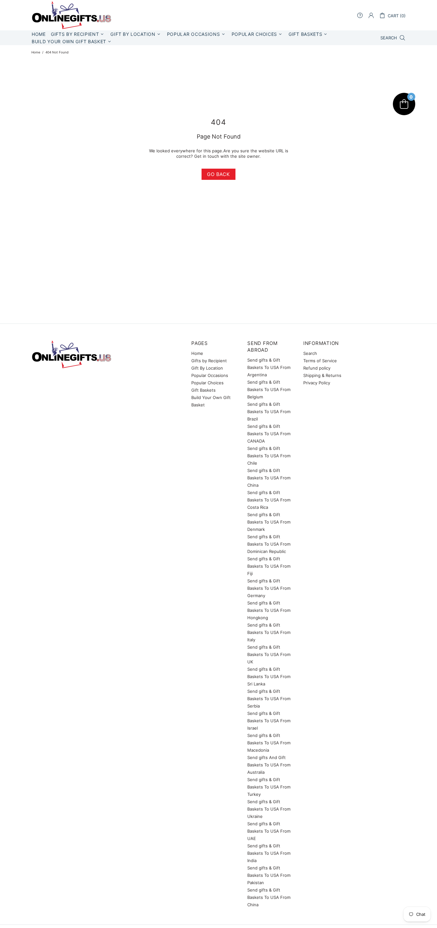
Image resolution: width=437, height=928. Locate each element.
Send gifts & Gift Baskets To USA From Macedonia (268, 743)
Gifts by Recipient (209, 360)
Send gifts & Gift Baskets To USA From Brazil (268, 411)
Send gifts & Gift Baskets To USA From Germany (268, 588)
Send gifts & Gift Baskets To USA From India (268, 853)
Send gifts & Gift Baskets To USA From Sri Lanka (268, 676)
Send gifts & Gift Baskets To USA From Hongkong (268, 610)
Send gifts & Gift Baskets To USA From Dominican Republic (268, 544)
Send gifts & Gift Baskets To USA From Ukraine (268, 809)
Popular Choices (207, 382)
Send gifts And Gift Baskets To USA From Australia (268, 765)
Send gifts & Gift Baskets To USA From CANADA (268, 434)
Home (35, 52)
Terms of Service (320, 360)
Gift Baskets (203, 390)
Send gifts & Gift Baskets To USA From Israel (268, 721)
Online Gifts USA (71, 15)
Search (310, 353)
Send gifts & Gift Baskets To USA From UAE (268, 831)
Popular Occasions (209, 375)
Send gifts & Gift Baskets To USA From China (268, 478)
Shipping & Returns (322, 375)
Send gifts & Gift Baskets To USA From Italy (268, 632)
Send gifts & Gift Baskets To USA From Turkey (268, 787)
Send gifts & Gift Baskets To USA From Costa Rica (268, 500)
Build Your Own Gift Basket (211, 401)
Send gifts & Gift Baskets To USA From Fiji (268, 566)
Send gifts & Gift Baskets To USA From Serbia (268, 698)
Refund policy (316, 368)
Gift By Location (207, 368)
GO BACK (218, 174)
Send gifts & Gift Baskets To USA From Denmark (268, 522)
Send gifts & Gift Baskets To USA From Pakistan (268, 875)
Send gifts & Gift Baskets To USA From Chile (268, 456)
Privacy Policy (316, 382)
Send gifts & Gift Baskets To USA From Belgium (268, 389)
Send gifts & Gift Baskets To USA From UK (268, 654)
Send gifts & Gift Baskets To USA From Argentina (268, 367)
